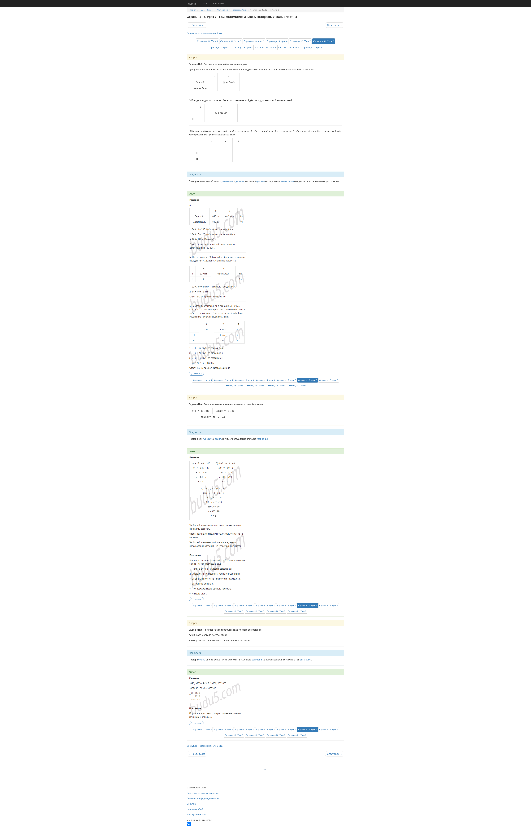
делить (218, 438)
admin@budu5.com (196, 814)
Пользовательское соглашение (203, 793)
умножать (208, 438)
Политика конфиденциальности (203, 798)
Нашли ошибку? (195, 809)
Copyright (191, 803)
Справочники (218, 3)
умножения (227, 181)
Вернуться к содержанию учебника (204, 33)
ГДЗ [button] (203, 3)
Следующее (334, 25)
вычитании (305, 659)
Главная (192, 3)
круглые (260, 181)
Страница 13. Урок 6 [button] (254, 41)
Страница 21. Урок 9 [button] (312, 47)
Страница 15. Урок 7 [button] (300, 41)
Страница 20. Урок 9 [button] (288, 47)
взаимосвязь (287, 181)
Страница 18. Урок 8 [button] (242, 47)
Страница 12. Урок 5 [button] (230, 41)
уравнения (262, 438)
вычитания (257, 659)
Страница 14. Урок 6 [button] (277, 41)
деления (239, 181)
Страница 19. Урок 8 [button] (265, 47)
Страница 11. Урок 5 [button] (207, 41)
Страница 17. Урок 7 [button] (219, 47)
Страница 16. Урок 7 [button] (323, 41)
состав (201, 659)
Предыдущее (197, 25)
